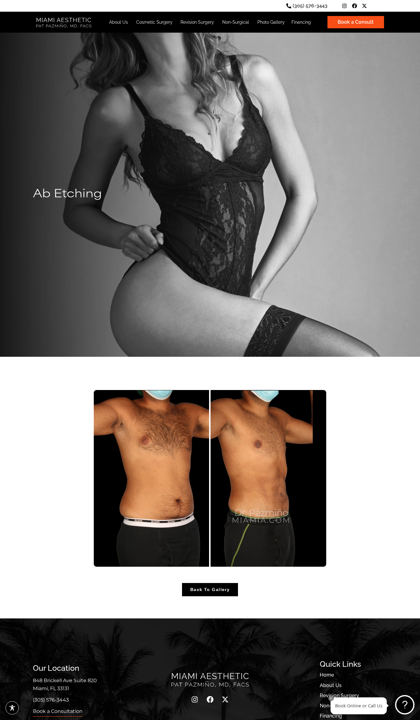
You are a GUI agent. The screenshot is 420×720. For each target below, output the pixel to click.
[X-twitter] (364, 6)
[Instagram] (344, 6)
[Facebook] (354, 6)
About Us (331, 685)
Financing (331, 716)
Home (327, 675)
